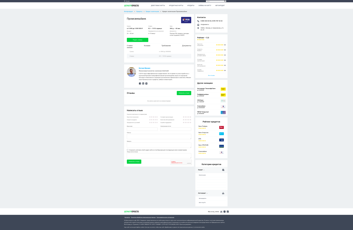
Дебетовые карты (158, 5)
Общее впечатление (132, 152)
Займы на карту (204, 5)
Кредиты (190, 5)
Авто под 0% (202, 202)
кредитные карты (176, 5)
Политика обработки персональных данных (143, 217)
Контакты (127, 217)
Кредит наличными (152, 11)
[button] (225, 1)
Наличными (202, 175)
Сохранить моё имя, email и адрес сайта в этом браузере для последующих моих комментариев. (158, 150)
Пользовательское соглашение (165, 217)
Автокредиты (202, 198)
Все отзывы (211, 75)
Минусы (129, 141)
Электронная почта (165, 126)
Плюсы (129, 132)
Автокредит (220, 5)
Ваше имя (129, 126)
